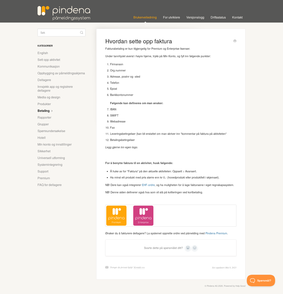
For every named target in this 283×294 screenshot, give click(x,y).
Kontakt (237, 17)
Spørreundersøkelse (51, 131)
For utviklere (171, 17)
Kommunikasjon (49, 66)
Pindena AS (212, 285)
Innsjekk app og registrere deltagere (55, 88)
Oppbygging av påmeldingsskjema (61, 73)
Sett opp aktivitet (49, 59)
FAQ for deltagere (50, 185)
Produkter (44, 104)
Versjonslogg (195, 17)
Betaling (44, 110)
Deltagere (44, 80)
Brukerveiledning (145, 17)
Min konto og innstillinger (55, 144)
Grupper (43, 124)
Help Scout (240, 285)
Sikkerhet (44, 151)
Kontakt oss (139, 267)
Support (43, 171)
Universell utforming (51, 158)
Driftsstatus (218, 17)
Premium (44, 178)
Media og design (49, 97)
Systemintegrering (50, 164)
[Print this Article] (234, 41)
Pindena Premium (216, 233)
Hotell (42, 137)
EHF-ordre (148, 185)
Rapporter (44, 117)
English (43, 53)
